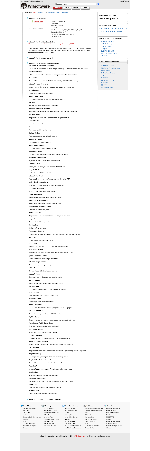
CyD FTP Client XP (107, 51)
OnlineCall (26, 419)
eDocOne (67, 419)
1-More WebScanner (108, 73)
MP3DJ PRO (110, 417)
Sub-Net (46, 415)
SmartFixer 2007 (90, 421)
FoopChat (26, 410)
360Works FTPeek (107, 66)
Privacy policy (105, 436)
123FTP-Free (105, 70)
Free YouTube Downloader (73, 426)
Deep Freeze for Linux (50, 410)
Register (126, 1)
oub (86, 423)
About (42, 436)
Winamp (108, 419)
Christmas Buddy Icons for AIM (32, 417)
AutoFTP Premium (107, 41)
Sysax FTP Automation (109, 53)
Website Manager (107, 44)
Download (38, 22)
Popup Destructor (49, 423)
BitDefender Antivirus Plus (51, 412)
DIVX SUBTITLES (70, 423)
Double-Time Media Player (114, 408)
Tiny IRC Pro (26, 412)
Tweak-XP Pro (89, 428)
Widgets (76, 8)
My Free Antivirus (49, 408)
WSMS (25, 421)
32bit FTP (104, 75)
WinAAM (88, 415)
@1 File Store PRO (70, 421)
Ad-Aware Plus (48, 417)
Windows (57, 8)
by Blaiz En (26, 415)
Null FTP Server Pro (108, 46)
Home (34, 12)
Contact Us (50, 436)
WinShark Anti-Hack (50, 426)
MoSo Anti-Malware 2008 (51, 419)
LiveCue (108, 415)
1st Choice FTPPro (107, 80)
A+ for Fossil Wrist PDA (92, 426)
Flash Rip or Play (70, 408)
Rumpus (104, 48)
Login (121, 1)
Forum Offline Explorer (71, 417)
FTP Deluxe (105, 56)
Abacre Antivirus (48, 421)
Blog (85, 8)
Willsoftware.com (80, 436)
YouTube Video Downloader (73, 428)
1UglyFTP (104, 82)
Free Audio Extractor (112, 410)
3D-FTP (104, 85)
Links (58, 436)
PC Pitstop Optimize (91, 419)
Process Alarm (89, 417)
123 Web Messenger (29, 423)
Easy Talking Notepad (112, 412)
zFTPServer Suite (107, 87)
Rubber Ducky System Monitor (94, 408)
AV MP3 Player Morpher (113, 421)
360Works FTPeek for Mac (110, 68)
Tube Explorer (69, 415)
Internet (40, 12)
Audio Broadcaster (111, 423)
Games (67, 8)
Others (119, 32)
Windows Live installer (29, 408)
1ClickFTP (104, 78)
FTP (45, 12)
